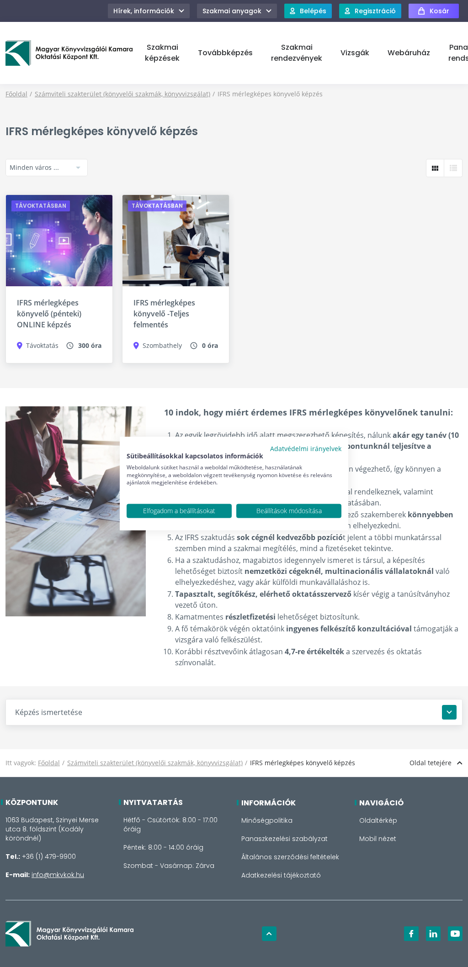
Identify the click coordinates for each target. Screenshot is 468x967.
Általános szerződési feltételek (290, 857)
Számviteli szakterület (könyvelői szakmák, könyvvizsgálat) (122, 93)
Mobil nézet (377, 838)
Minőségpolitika (266, 820)
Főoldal (16, 93)
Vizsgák (354, 52)
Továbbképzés (225, 52)
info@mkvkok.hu (58, 874)
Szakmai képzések (162, 52)
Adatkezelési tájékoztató (281, 875)
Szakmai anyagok (231, 11)
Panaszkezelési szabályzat (284, 838)
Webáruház (409, 52)
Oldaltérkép (378, 820)
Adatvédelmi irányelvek (305, 448)
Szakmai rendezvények (296, 52)
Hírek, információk (143, 11)
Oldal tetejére (431, 762)
